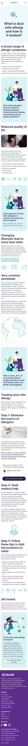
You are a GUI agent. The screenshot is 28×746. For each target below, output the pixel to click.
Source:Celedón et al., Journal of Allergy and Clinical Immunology (13, 224)
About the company (6, 697)
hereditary (4, 292)
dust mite (5, 157)
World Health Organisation (11, 282)
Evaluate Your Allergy (7, 701)
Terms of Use (5, 716)
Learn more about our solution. (14, 478)
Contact (3, 714)
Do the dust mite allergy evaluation (14, 661)
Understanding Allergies (8, 703)
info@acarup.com (10, 740)
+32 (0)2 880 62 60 (9, 737)
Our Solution (4, 694)
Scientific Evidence (6, 707)
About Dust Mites (6, 705)
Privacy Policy (5, 718)
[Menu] (2, 3)
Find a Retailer (5, 699)
